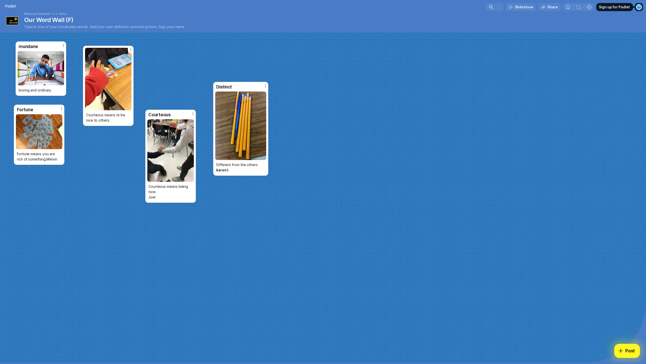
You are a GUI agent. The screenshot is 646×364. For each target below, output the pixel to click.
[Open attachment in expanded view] (240, 126)
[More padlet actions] (589, 7)
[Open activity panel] (568, 7)
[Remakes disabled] (579, 7)
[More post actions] (265, 86)
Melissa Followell (37, 14)
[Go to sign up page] (639, 7)
